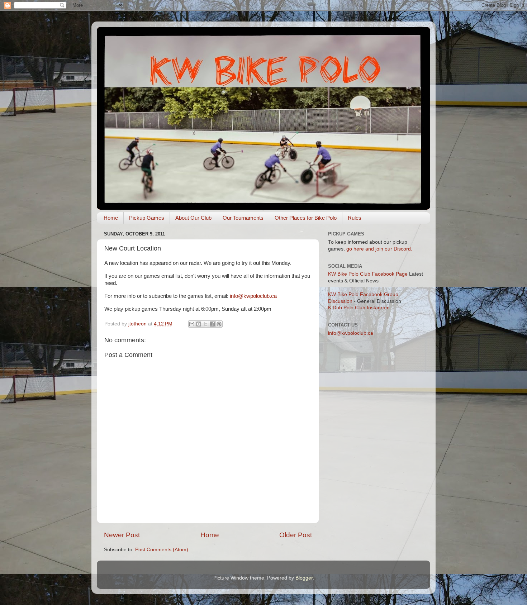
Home (111, 218)
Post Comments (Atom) (161, 549)
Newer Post (122, 535)
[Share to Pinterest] (219, 324)
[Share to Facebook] (212, 324)
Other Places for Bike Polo (306, 218)
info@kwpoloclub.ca (253, 296)
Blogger (304, 578)
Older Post (295, 535)
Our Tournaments (243, 218)
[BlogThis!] (198, 324)
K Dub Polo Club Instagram (359, 307)
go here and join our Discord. (379, 249)
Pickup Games (146, 218)
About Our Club (193, 218)
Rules (354, 218)
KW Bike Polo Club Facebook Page (368, 274)
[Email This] (191, 324)
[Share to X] (205, 324)
